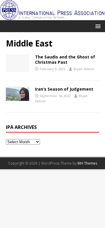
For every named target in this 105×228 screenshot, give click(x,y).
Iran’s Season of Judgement (64, 89)
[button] (97, 26)
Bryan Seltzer (84, 69)
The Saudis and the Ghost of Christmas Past (65, 59)
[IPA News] (52, 16)
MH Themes (87, 163)
